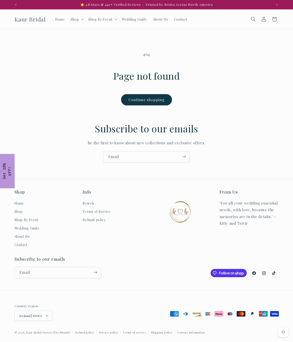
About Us (22, 236)
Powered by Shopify (56, 332)
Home (19, 203)
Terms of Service (97, 211)
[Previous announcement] (16, 4)
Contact (20, 245)
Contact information (191, 332)
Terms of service (134, 332)
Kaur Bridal (33, 332)
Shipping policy (162, 332)
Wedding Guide (27, 228)
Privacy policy (108, 332)
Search (88, 203)
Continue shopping (146, 99)
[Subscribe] (184, 156)
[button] (76, 19)
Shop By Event (26, 220)
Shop (18, 211)
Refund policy (94, 220)
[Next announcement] (277, 4)
